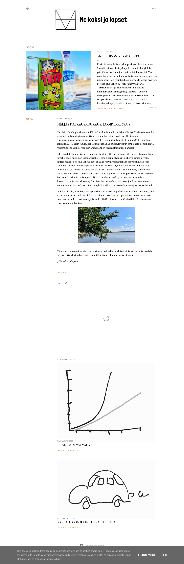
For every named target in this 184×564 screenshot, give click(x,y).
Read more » (152, 108)
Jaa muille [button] (101, 108)
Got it (163, 555)
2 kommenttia (74, 450)
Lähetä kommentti (116, 108)
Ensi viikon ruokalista (118, 56)
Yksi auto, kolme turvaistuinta (86, 522)
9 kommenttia (74, 527)
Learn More (147, 555)
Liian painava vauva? (75, 445)
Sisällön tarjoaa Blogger (94, 545)
